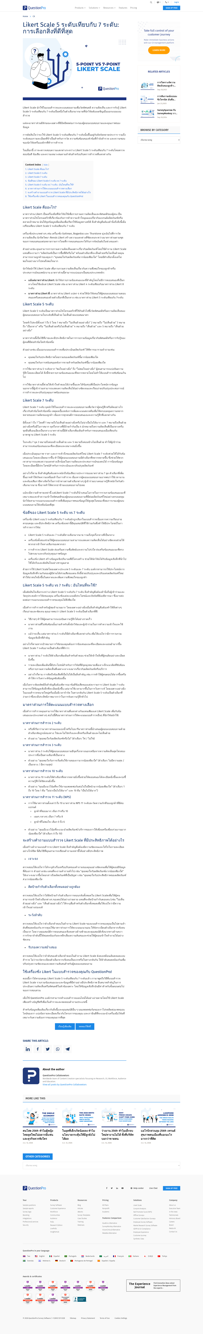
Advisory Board (174, 1218)
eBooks (80, 1212)
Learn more (159, 50)
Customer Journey (139, 1235)
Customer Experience (58, 1208)
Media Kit (172, 1228)
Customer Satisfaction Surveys (144, 1219)
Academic (105, 1212)
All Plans (105, 1205)
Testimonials (173, 1215)
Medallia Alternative (109, 1233)
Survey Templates (84, 1215)
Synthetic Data (138, 1239)
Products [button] (79, 8)
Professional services (30, 1222)
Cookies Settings (121, 1318)
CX (34, 16)
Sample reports (28, 1208)
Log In (176, 2)
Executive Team (174, 1208)
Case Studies (82, 1218)
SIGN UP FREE (171, 8)
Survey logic (27, 1212)
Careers (172, 1222)
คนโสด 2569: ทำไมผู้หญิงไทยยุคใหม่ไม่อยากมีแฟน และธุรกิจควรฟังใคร (38, 1134)
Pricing (133, 8)
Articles (80, 1208)
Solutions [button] (93, 8)
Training (80, 1222)
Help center (138, 1188)
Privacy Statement (88, 1318)
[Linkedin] (28, 1049)
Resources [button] (108, 8)
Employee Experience (141, 1232)
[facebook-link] (106, 1188)
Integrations (27, 1218)
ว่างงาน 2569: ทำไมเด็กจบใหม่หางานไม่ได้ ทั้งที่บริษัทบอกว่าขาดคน (118, 1134)
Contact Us (173, 1232)
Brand (171, 1225)
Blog (79, 1205)
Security (26, 1225)
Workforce (54, 1212)
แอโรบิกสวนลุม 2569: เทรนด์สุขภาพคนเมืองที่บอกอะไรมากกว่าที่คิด (158, 1134)
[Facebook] (38, 1049)
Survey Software (56, 1205)
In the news (173, 1212)
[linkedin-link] (117, 1188)
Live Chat (153, 1188)
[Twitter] (48, 1049)
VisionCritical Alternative (111, 1230)
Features (123, 8)
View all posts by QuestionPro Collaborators (64, 1084)
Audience (53, 1218)
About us (172, 1205)
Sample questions (29, 1205)
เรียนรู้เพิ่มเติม (65, 1026)
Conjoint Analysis (139, 1209)
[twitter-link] (112, 1188)
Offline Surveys (138, 1215)
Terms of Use (105, 1318)
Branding (26, 1215)
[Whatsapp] (57, 1049)
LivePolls (53, 1229)
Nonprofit (105, 1208)
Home (25, 16)
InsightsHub (54, 1232)
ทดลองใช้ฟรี (85, 1026)
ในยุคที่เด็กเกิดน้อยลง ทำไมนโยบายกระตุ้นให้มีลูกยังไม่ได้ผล (78, 1134)
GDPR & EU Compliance (141, 1229)
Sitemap (73, 1318)
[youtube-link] (122, 1188)
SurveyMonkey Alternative (111, 1226)
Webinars (81, 1225)
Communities (55, 1215)
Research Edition (56, 1225)
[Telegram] (67, 1049)
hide (46, 165)
